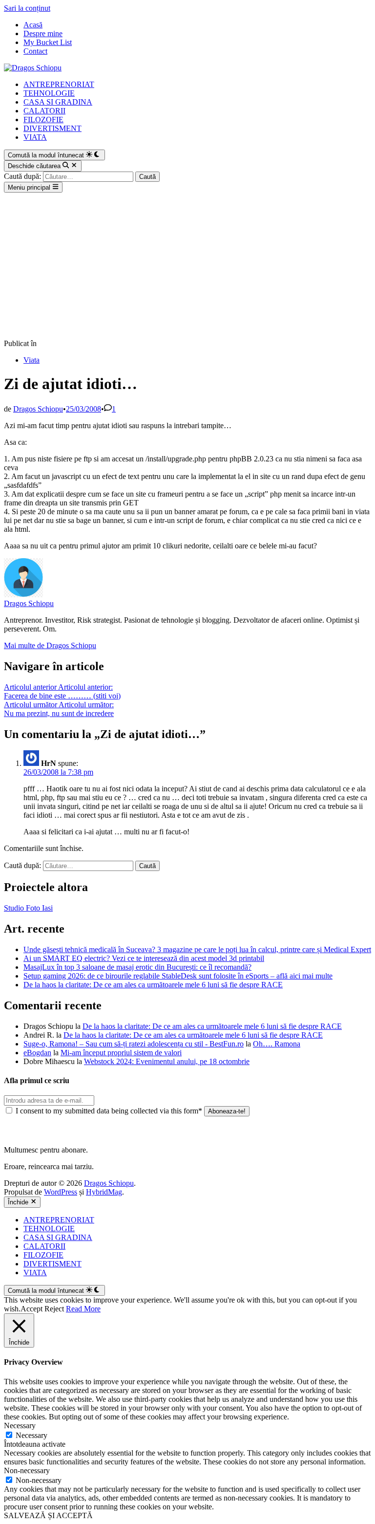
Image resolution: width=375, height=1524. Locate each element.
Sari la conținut (27, 8)
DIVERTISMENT (52, 128)
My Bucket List (47, 42)
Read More (83, 1309)
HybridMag (104, 1192)
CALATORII (44, 111)
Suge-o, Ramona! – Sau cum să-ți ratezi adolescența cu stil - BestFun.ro (133, 1044)
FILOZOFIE (43, 119)
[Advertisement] (187, 265)
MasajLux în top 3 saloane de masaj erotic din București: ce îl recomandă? (137, 967)
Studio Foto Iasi (28, 908)
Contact (35, 51)
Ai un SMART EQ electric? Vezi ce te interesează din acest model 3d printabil (143, 958)
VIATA (35, 137)
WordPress (60, 1192)
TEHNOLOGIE (49, 93)
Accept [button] (31, 1309)
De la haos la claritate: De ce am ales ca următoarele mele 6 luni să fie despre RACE (153, 984)
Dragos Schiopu (38, 409)
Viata (31, 360)
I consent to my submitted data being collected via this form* (109, 1111)
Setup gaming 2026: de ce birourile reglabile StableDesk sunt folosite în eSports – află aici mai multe (178, 976)
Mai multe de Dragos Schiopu (50, 645)
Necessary (31, 1435)
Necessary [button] (20, 1425)
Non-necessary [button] (27, 1470)
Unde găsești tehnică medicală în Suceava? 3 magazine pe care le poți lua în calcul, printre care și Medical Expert (197, 949)
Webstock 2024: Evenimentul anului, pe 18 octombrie (167, 1061)
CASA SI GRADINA (57, 102)
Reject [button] (54, 1309)
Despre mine (42, 33)
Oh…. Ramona (276, 1044)
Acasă (32, 25)
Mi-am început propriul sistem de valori (121, 1052)
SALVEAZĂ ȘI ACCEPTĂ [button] (48, 1515)
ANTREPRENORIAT (58, 84)
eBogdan (37, 1052)
